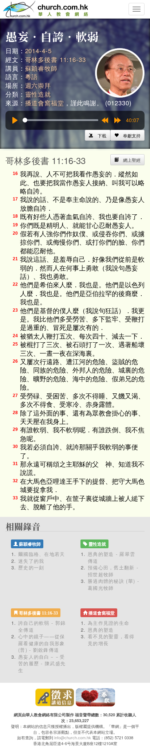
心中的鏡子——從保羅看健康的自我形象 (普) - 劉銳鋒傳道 (41, 643)
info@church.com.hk (72, 737)
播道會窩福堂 (44, 102)
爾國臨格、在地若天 (41, 553)
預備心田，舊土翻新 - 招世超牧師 (113, 571)
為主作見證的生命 (108, 622)
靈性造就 (38, 93)
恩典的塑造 (101, 629)
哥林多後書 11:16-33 (55, 59)
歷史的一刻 (31, 567)
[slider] (60, 120)
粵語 (31, 76)
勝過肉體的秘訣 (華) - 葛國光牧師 (113, 584)
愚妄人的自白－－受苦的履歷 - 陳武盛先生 (42, 663)
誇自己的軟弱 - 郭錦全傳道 (42, 626)
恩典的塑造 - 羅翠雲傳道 (111, 557)
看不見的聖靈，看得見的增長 (111, 640)
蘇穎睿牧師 (41, 68)
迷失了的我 (31, 560)
